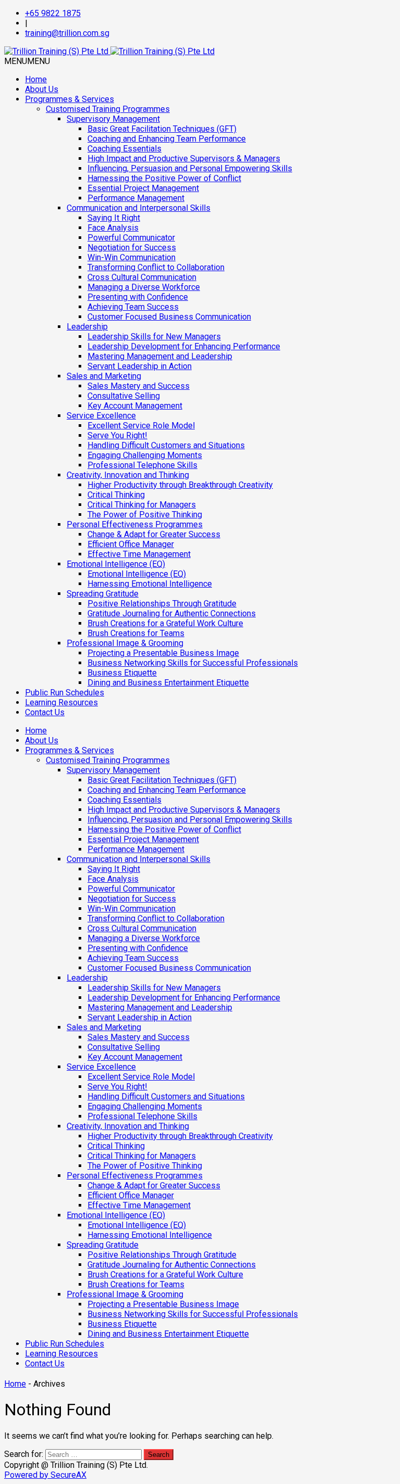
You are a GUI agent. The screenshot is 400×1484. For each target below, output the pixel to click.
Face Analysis (113, 228)
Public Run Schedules (64, 692)
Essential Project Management (143, 188)
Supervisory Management (113, 119)
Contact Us (45, 712)
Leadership (87, 327)
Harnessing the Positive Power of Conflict (164, 178)
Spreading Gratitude (103, 594)
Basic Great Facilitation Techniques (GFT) (162, 129)
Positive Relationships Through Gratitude (162, 603)
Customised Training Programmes (108, 109)
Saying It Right (114, 218)
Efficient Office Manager (131, 544)
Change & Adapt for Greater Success (154, 534)
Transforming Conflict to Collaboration (156, 267)
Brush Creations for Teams (136, 633)
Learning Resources (61, 702)
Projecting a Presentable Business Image (163, 653)
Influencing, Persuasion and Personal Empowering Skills (190, 168)
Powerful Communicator (131, 238)
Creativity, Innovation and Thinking (128, 475)
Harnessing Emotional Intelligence (150, 584)
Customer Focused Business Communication (169, 317)
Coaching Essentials (124, 149)
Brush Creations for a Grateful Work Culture (165, 623)
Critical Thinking (116, 495)
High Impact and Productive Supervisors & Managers (184, 158)
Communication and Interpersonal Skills (138, 208)
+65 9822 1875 (53, 13)
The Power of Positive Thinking (145, 514)
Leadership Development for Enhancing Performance (184, 346)
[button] (27, 61)
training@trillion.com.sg (67, 33)
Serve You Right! (117, 435)
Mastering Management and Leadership (160, 356)
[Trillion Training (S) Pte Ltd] (109, 51)
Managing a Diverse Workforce (144, 287)
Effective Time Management (139, 554)
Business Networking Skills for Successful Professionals (193, 663)
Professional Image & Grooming (125, 643)
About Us (41, 89)
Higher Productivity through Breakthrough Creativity (180, 485)
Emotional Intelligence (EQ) (116, 564)
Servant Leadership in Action (140, 366)
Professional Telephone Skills (142, 465)
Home (36, 79)
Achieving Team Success (133, 307)
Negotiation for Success (132, 247)
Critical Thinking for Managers (142, 505)
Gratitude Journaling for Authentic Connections (172, 613)
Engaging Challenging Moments (145, 455)
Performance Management (136, 198)
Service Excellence (101, 416)
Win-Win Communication (132, 257)
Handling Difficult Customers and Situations (166, 445)
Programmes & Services (69, 99)
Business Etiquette (122, 673)
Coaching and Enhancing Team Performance (167, 139)
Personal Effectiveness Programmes (135, 524)
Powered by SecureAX (45, 1475)
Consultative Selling (124, 396)
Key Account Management (135, 406)
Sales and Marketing (104, 376)
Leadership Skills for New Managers (154, 336)
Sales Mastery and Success (139, 386)
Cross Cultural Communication (142, 277)
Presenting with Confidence (138, 297)
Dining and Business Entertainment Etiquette (168, 683)
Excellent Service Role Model (141, 425)
